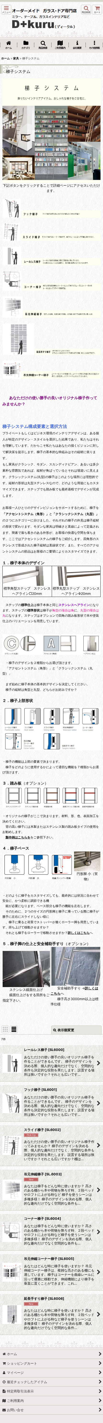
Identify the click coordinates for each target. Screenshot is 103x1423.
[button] (6, 9)
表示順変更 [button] (65, 1030)
